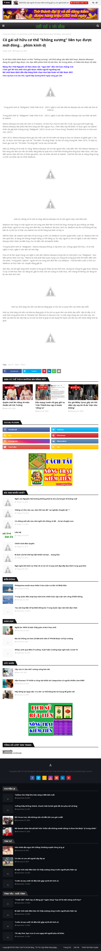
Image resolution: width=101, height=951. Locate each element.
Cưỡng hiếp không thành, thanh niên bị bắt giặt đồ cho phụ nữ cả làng (46, 806)
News (17, 364)
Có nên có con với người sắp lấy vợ (30, 858)
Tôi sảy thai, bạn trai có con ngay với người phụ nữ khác (39, 933)
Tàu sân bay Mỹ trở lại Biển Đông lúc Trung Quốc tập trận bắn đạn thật (46, 608)
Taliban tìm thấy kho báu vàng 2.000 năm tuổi (35, 795)
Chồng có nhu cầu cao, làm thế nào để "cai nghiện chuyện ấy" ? (42, 510)
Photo (13, 34)
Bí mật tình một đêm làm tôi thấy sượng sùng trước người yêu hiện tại (46, 869)
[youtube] (26, 447)
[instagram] (26, 441)
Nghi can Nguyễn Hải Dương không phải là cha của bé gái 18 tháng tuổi (46, 499)
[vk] (74, 441)
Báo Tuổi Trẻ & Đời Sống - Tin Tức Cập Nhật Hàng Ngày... (37, 947)
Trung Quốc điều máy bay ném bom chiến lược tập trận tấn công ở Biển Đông (49, 596)
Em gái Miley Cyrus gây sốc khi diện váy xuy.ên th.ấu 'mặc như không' (82, 405)
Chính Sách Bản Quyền (24, 543)
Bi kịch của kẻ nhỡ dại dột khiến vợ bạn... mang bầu (37, 554)
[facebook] (26, 429)
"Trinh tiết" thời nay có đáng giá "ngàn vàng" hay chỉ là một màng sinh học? (48, 900)
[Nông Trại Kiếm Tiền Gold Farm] (50, 19)
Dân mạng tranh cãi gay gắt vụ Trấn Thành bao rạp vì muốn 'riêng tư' (50, 405)
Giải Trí (10, 364)
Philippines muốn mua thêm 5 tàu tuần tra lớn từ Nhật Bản (41, 585)
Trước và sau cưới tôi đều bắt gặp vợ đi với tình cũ (37, 881)
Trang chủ (6, 34)
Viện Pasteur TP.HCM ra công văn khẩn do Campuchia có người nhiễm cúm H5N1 (50, 680)
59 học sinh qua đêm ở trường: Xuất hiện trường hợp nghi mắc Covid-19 (46, 650)
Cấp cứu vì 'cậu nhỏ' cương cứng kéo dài (32, 669)
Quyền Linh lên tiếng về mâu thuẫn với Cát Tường (16, 403)
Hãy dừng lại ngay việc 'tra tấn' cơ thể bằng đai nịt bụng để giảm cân (45, 691)
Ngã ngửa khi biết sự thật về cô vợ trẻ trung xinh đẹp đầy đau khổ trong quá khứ (50, 566)
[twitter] (74, 429)
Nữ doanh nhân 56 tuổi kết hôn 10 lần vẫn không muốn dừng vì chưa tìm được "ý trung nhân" (56, 828)
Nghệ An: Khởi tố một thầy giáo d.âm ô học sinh (35, 627)
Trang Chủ (67, 947)
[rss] (26, 435)
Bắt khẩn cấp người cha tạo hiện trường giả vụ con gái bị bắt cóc (44, 2)
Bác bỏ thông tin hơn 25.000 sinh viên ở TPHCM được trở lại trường (44, 638)
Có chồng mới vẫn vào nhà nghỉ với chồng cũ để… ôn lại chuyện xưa (44, 521)
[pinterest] (74, 435)
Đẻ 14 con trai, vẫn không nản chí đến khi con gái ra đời (39, 817)
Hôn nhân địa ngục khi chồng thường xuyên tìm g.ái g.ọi (39, 847)
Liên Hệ (18, 532)
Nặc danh (8, 51)
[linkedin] (62, 778)
